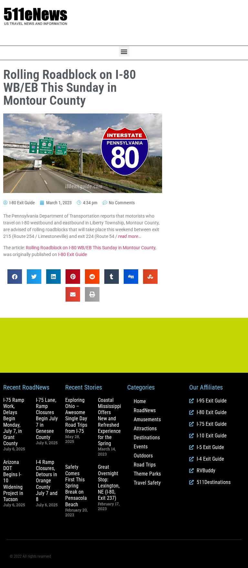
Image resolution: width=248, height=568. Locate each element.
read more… (129, 236)
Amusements (147, 419)
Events (141, 447)
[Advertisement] (165, 23)
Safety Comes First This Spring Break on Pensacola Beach (76, 485)
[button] (124, 51)
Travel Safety (147, 483)
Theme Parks (147, 474)
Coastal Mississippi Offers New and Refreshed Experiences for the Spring (110, 421)
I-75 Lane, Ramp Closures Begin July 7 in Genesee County (47, 418)
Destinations (147, 437)
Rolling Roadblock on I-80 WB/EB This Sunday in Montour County (90, 247)
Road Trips (145, 465)
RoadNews (145, 410)
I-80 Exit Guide (72, 254)
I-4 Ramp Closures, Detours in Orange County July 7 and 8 (46, 480)
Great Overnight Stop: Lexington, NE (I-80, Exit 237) (108, 482)
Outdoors (143, 456)
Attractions (145, 428)
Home (140, 401)
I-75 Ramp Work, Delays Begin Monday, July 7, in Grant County (13, 421)
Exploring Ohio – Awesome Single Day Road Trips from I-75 (76, 415)
